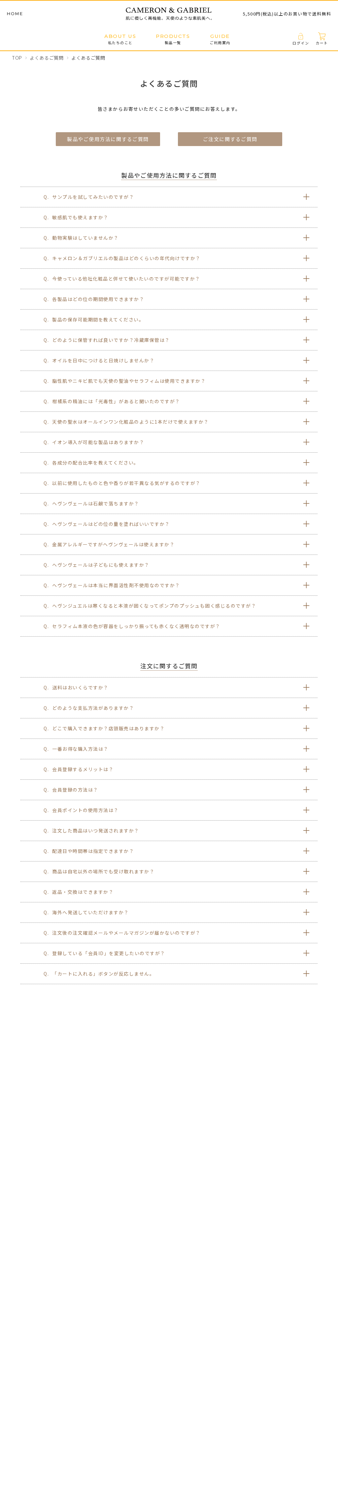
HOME (15, 13)
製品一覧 (173, 39)
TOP (17, 57)
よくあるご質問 (47, 57)
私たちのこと (120, 39)
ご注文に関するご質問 (230, 139)
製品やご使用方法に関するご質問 (108, 139)
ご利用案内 (220, 39)
